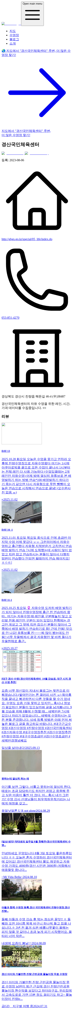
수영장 (14, 35)
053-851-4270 (10, 317)
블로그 (14, 39)
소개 (12, 43)
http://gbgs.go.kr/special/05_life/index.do (27, 239)
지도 (12, 31)
